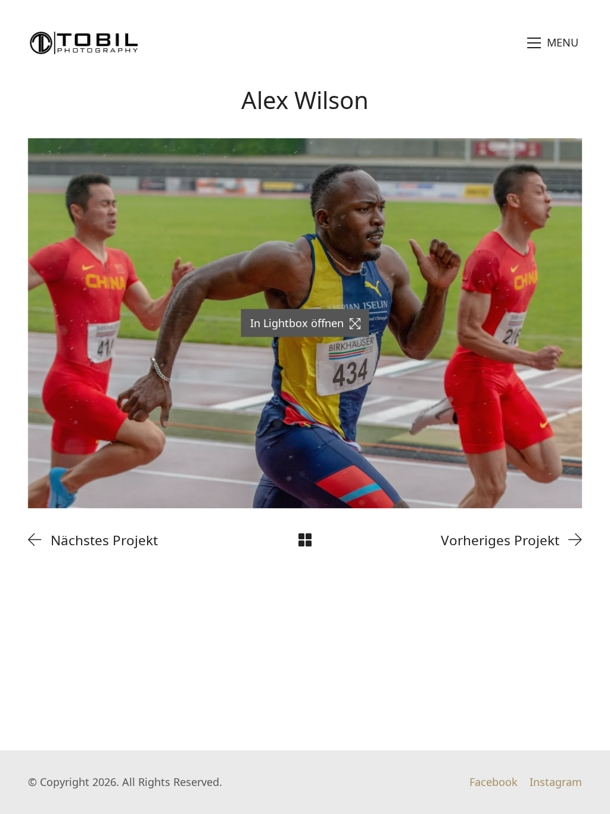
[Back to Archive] (305, 539)
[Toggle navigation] (553, 42)
